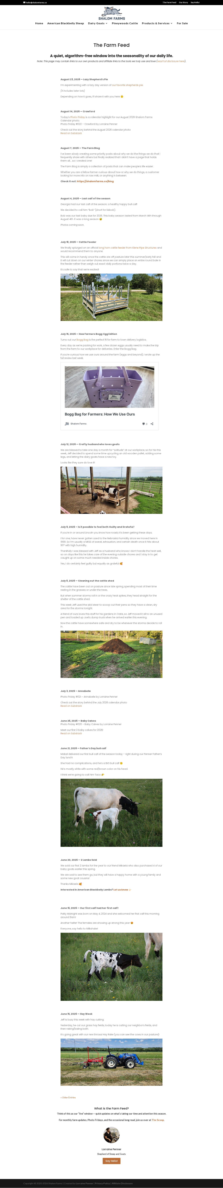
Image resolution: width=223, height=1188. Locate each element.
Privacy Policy (102, 1183)
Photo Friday (77, 117)
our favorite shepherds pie (127, 85)
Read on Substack (71, 133)
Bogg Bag (82, 339)
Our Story (183, 2)
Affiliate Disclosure (122, 1183)
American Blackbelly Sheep (65, 23)
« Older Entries (68, 1097)
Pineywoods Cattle (125, 23)
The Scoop (158, 1119)
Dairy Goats (96, 23)
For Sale (182, 23)
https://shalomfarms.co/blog (95, 181)
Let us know (120, 889)
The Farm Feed (169, 2)
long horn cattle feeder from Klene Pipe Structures (128, 247)
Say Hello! (195, 2)
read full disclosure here (170, 61)
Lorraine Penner (84, 1183)
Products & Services (156, 23)
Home (39, 23)
